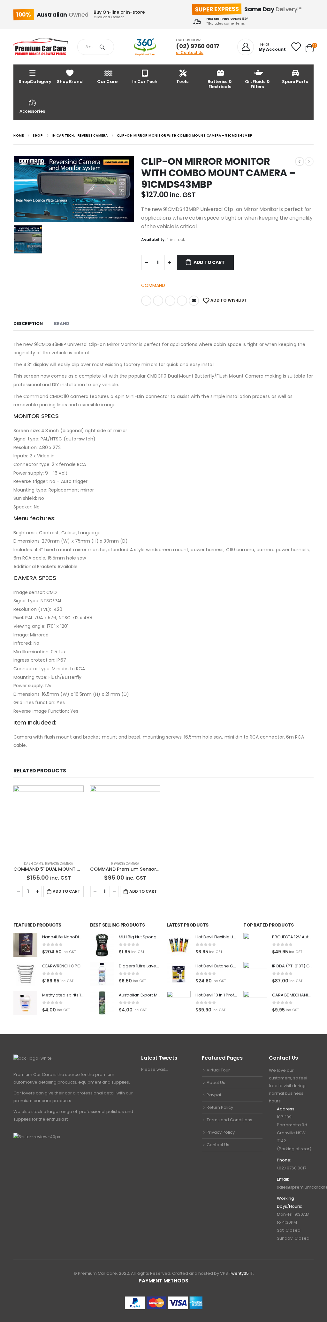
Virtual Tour (218, 1070)
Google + (182, 301)
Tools (182, 82)
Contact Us (218, 1145)
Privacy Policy (221, 1132)
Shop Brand (70, 82)
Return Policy (220, 1107)
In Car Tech (144, 82)
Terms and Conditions (229, 1120)
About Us (216, 1082)
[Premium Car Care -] (40, 47)
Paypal (214, 1095)
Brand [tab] (61, 323)
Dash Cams (33, 863)
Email (194, 301)
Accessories (32, 111)
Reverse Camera (59, 863)
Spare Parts (295, 82)
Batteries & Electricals (220, 84)
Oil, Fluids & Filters (257, 84)
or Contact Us (189, 52)
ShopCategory (35, 82)
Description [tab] (28, 323)
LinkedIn (170, 301)
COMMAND (153, 285)
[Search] (103, 47)
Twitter (158, 301)
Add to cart (209, 262)
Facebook (146, 301)
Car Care (107, 82)
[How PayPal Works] (163, 1303)
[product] (48, 820)
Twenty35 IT (241, 1273)
